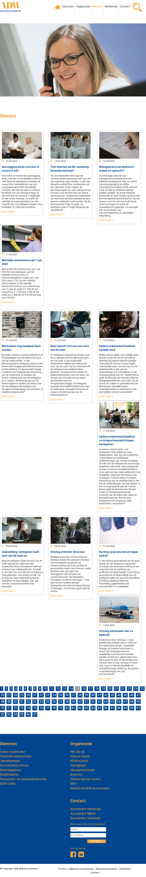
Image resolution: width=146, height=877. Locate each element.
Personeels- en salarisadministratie (23, 779)
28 (15, 695)
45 (125, 695)
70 (2, 708)
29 (22, 695)
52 (28, 701)
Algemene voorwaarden (81, 869)
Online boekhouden (12, 752)
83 (86, 708)
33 (47, 695)
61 (86, 701)
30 (28, 695)
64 (106, 701)
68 (131, 701)
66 (119, 701)
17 (90, 688)
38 (80, 695)
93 (9, 714)
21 (116, 688)
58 (67, 701)
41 (99, 695)
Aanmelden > (96, 841)
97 (34, 714)
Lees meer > (8, 211)
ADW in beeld (79, 761)
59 (73, 701)
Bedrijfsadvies (9, 774)
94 (15, 714)
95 (22, 714)
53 (34, 701)
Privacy (62, 869)
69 (138, 701)
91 (138, 708)
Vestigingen (78, 765)
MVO (73, 783)
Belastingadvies (10, 770)
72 (15, 708)
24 (135, 688)
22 (123, 688)
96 (28, 714)
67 (125, 701)
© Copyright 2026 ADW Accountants (19, 868)
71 (9, 708)
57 (60, 701)
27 (9, 695)
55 (47, 701)
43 (112, 695)
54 (41, 701)
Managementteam (82, 770)
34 (54, 695)
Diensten (68, 6)
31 (34, 695)
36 (67, 695)
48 (2, 701)
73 (22, 708)
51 (22, 701)
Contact (125, 6)
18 (97, 688)
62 (93, 701)
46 (131, 695)
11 (51, 688)
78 (54, 708)
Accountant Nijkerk (83, 813)
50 (15, 701)
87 (112, 708)
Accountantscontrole (14, 765)
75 (34, 708)
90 (131, 708)
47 (138, 695)
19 (103, 688)
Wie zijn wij (77, 752)
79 (60, 708)
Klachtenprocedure (106, 869)
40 (93, 695)
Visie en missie (80, 756)
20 (110, 688)
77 (47, 708)
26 (2, 695)
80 (67, 708)
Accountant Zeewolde (85, 818)
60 (80, 701)
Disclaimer (125, 869)
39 (86, 695)
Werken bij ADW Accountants (90, 788)
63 (99, 701)
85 (99, 708)
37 (73, 695)
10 (45, 688)
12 (58, 688)
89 (125, 708)
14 (71, 688)
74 (28, 708)
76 (41, 708)
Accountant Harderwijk (85, 809)
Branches (76, 774)
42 (106, 695)
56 (54, 701)
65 (112, 701)
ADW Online (8, 783)
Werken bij (111, 6)
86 (106, 708)
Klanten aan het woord (85, 779)
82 (80, 708)
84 (93, 708)
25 (142, 688)
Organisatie (83, 6)
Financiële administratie (15, 756)
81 (73, 708)
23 (129, 688)
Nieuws (97, 6)
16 (84, 688)
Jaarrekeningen (10, 761)
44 (119, 695)
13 (64, 688)
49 (9, 701)
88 (119, 708)
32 (41, 695)
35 (60, 695)
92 (2, 714)
